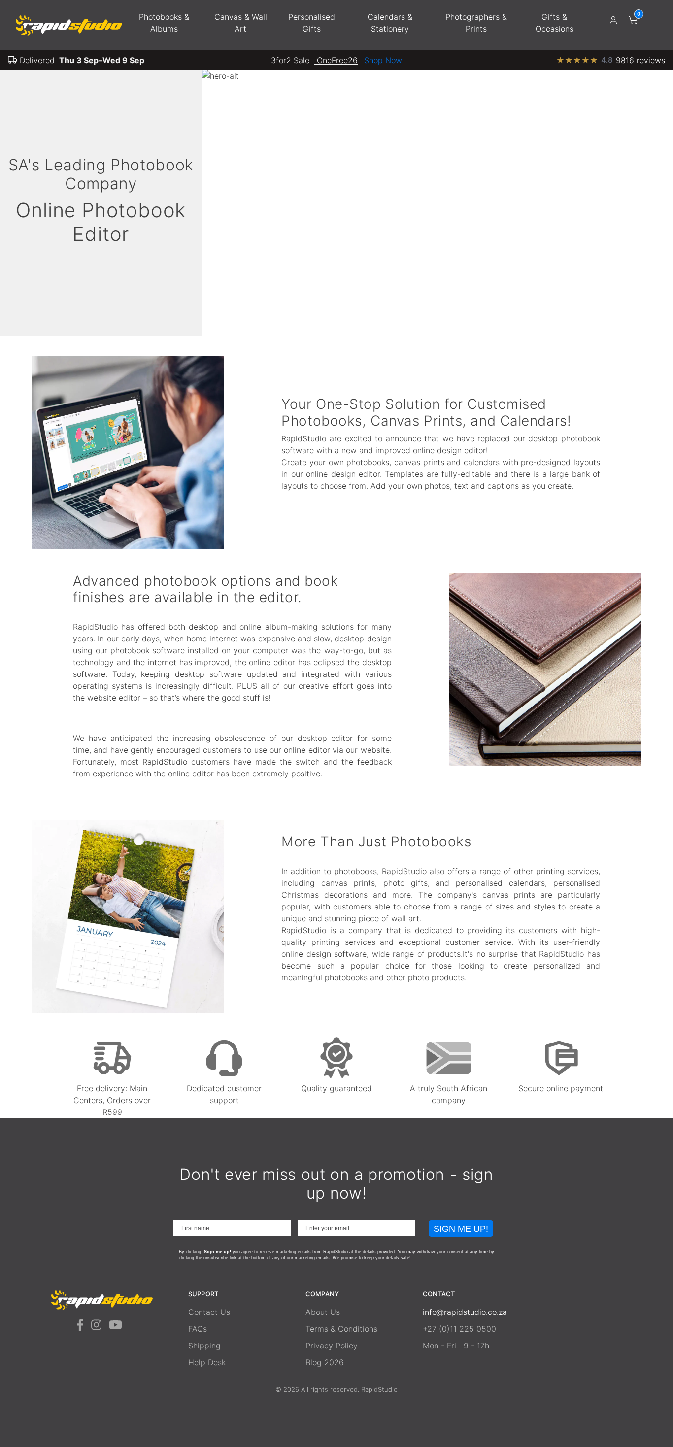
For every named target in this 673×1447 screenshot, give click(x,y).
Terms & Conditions (341, 1329)
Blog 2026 (324, 1362)
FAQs (197, 1329)
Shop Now (383, 60)
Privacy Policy (331, 1345)
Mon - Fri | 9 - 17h (456, 1345)
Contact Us (209, 1312)
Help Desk (207, 1362)
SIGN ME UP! (461, 1229)
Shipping (204, 1345)
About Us (322, 1312)
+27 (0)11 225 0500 (459, 1329)
